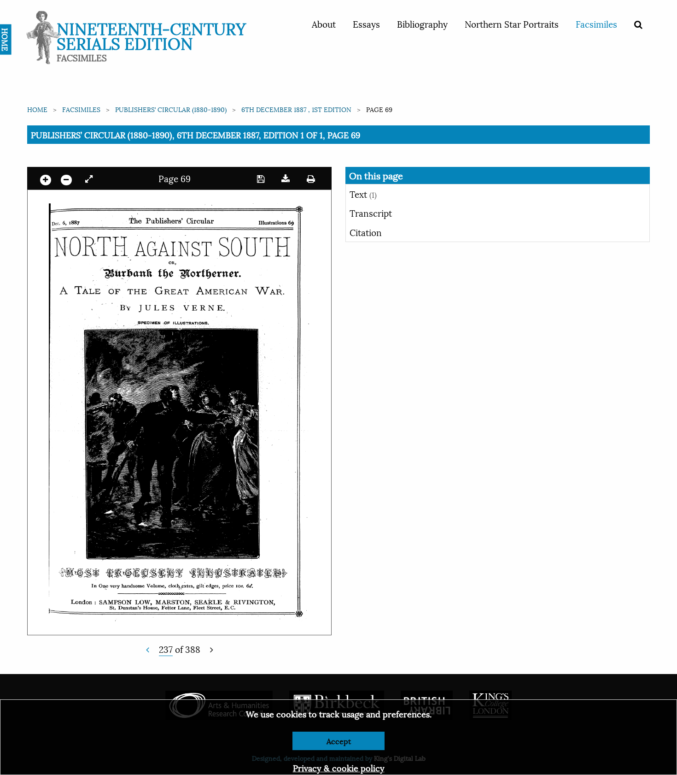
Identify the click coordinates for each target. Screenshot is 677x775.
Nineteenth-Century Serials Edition (151, 34)
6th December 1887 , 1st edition (296, 109)
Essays (366, 23)
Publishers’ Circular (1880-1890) (171, 109)
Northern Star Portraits (512, 23)
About (324, 23)
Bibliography (422, 23)
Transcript (371, 212)
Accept (339, 740)
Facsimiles (596, 23)
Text (363, 194)
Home (37, 109)
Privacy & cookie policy (339, 767)
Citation (366, 232)
